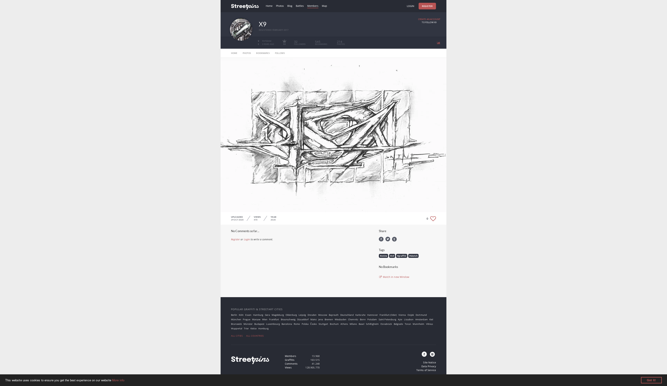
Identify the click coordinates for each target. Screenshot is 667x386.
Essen (248, 314)
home (234, 53)
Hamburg (258, 314)
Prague (246, 319)
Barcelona (287, 323)
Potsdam (372, 319)
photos (247, 53)
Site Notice (429, 362)
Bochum (334, 323)
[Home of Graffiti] (245, 6)
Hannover (372, 314)
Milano (353, 323)
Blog (289, 5)
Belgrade (398, 323)
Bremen (329, 319)
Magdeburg (278, 314)
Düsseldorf (302, 319)
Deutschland (347, 314)
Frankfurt (274, 319)
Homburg (263, 328)
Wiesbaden (340, 319)
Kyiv (400, 319)
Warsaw (256, 319)
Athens (344, 323)
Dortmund (421, 314)
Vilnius (429, 323)
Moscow (322, 314)
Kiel (431, 319)
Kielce (253, 328)
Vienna (402, 314)
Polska (305, 323)
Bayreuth (334, 314)
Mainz (313, 319)
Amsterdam (421, 319)
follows (280, 53)
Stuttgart (323, 323)
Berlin (234, 314)
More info (118, 380)
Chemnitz (353, 319)
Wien (264, 319)
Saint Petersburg (387, 319)
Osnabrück (386, 323)
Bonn (363, 319)
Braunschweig (288, 319)
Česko (313, 323)
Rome (297, 323)
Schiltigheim (372, 323)
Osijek (410, 314)
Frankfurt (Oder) (388, 314)
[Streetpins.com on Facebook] (424, 354)
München (236, 319)
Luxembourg (273, 323)
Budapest (259, 323)
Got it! (651, 380)
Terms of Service (426, 370)
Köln (241, 314)
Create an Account (429, 19)
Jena (320, 319)
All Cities (237, 335)
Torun (408, 323)
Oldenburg (291, 314)
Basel (361, 323)
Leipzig (302, 314)
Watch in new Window (395, 277)
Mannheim (418, 323)
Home (269, 5)
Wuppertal (236, 328)
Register (427, 6)
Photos (280, 5)
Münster (248, 323)
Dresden (312, 314)
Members (312, 5)
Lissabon (408, 319)
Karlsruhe (360, 314)
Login (410, 6)
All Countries (255, 335)
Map (324, 5)
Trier (246, 328)
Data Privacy (428, 366)
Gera (267, 314)
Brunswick (236, 323)
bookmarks (263, 53)
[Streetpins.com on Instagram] (432, 354)
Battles (300, 5)
